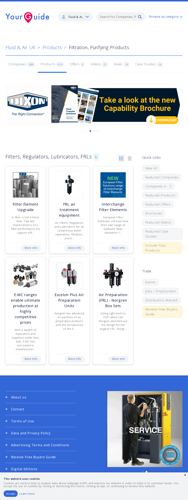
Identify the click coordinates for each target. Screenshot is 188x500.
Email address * (31, 258)
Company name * (109, 241)
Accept (10, 493)
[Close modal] (164, 214)
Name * (25, 241)
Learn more (27, 493)
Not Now (58, 278)
